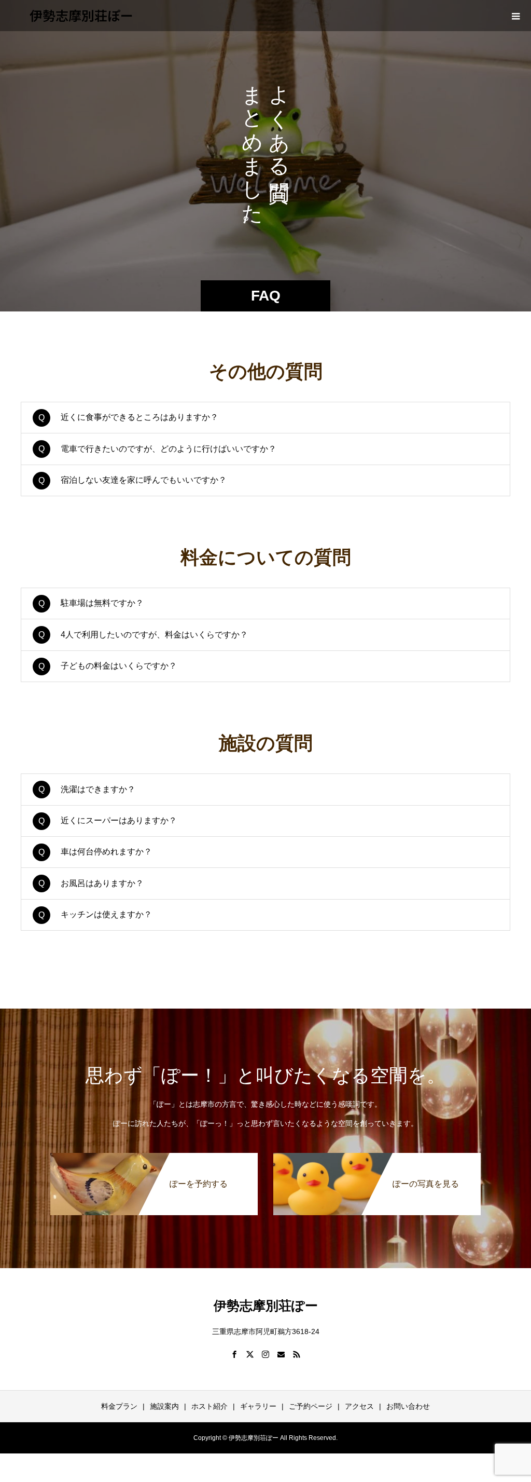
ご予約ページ (310, 1406)
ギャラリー (258, 1406)
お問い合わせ (408, 1406)
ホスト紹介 (209, 1406)
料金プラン (119, 1406)
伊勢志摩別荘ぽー (81, 15)
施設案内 (164, 1406)
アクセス (359, 1406)
